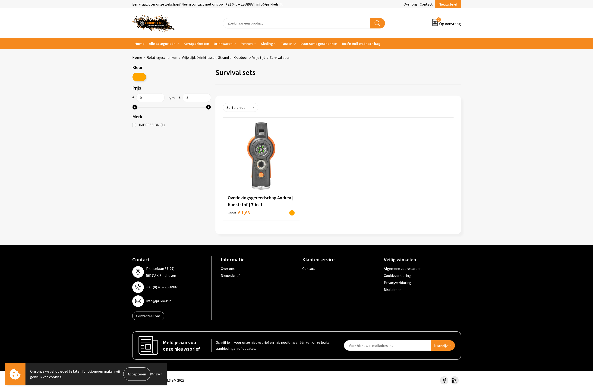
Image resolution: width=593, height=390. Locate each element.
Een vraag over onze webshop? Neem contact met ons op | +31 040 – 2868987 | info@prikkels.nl (207, 4)
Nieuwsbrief (447, 4)
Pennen (247, 43)
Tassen (286, 43)
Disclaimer (392, 289)
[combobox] (296, 23)
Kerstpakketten (196, 43)
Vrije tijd (258, 57)
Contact (426, 4)
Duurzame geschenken (318, 43)
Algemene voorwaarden (402, 268)
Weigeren (156, 374)
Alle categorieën (162, 43)
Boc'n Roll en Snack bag (361, 43)
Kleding (267, 43)
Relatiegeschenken (162, 57)
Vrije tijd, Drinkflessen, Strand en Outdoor (215, 57)
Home (139, 43)
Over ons (410, 4)
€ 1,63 (239, 212)
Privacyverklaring (397, 282)
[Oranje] (139, 77)
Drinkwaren (223, 43)
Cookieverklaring (397, 275)
